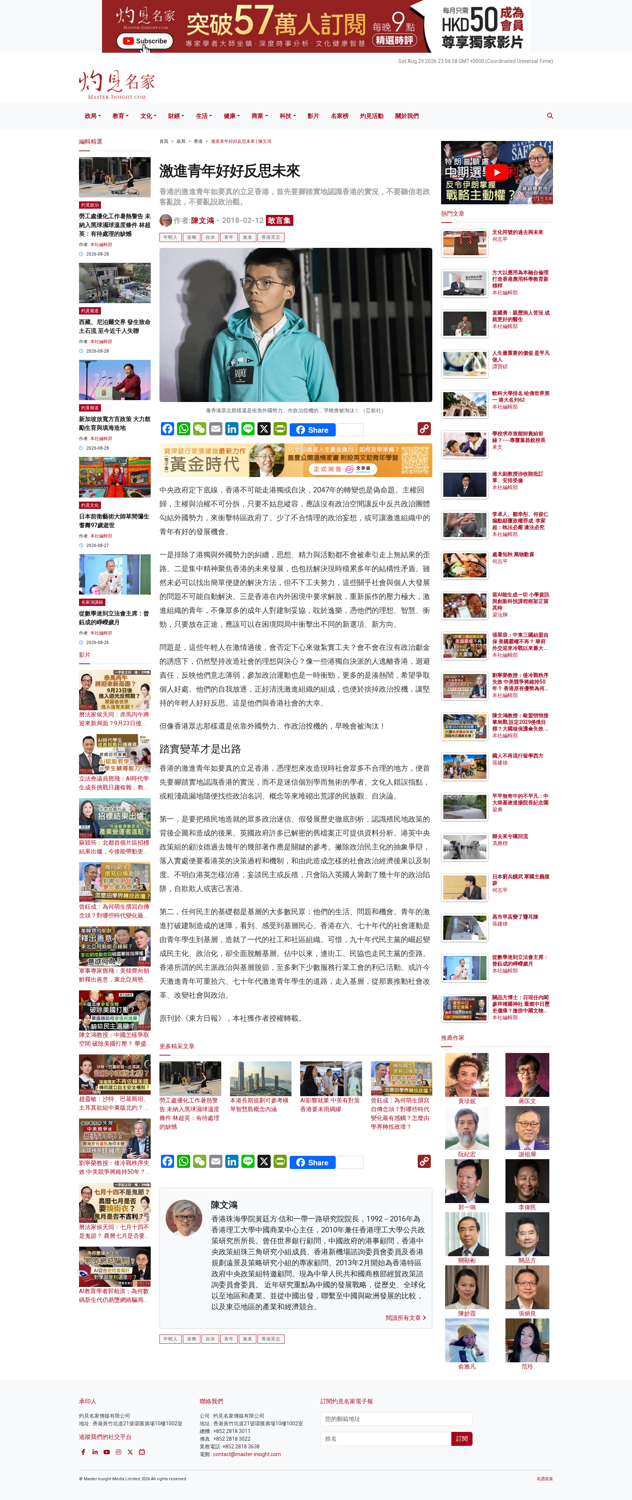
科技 (285, 115)
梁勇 (497, 809)
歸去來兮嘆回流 (510, 836)
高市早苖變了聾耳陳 (515, 917)
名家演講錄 (92, 602)
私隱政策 (545, 1479)
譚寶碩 (500, 366)
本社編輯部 (101, 244)
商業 (257, 115)
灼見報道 (90, 310)
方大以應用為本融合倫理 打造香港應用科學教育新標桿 (521, 279)
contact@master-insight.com (247, 1454)
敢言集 (279, 220)
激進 (247, 237)
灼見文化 (90, 505)
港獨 (191, 237)
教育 (118, 115)
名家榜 (340, 115)
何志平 (500, 239)
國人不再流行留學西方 (517, 756)
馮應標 (500, 843)
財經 (174, 115)
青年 (229, 237)
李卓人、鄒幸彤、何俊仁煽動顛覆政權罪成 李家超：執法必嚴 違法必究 (520, 520)
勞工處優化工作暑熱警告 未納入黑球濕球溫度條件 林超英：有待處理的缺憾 (189, 1113)
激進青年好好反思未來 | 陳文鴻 (241, 141)
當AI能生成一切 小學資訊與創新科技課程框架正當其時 (520, 601)
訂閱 (462, 1438)
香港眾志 (271, 237)
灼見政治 (90, 205)
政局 (91, 115)
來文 (497, 447)
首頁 (163, 141)
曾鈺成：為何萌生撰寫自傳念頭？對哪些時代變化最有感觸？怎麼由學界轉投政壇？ (400, 1113)
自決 (210, 237)
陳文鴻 (202, 220)
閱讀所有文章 (404, 1317)
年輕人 (170, 237)
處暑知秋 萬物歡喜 (513, 554)
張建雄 (500, 763)
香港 (198, 141)
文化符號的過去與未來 (517, 232)
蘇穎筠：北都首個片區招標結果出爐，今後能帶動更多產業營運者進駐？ (114, 851)
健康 (230, 115)
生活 (202, 115)
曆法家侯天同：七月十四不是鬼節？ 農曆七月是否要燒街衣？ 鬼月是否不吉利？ (115, 1236)
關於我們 (407, 115)
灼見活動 (372, 115)
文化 (146, 115)
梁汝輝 (500, 615)
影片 (313, 115)
